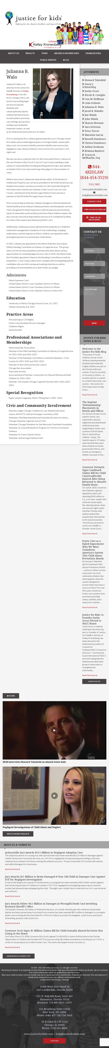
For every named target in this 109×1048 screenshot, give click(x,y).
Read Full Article (89, 395)
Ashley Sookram (94, 146)
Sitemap (65, 980)
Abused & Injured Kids (66, 53)
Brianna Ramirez (94, 150)
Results (30, 53)
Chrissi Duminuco (95, 142)
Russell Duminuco (95, 138)
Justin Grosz (91, 91)
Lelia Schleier (92, 103)
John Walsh (91, 118)
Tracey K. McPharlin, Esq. (91, 156)
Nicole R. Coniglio (94, 95)
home (12, 696)
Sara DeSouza (92, 126)
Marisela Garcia (93, 134)
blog (66, 60)
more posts (93, 681)
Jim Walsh (90, 115)
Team (44, 53)
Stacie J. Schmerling (89, 85)
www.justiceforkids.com (94, 189)
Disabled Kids (93, 53)
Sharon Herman (94, 122)
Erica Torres (91, 130)
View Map (54, 1041)
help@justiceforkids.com (95, 195)
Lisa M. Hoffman (94, 99)
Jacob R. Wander (94, 111)
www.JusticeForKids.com (38, 1033)
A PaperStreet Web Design (50, 980)
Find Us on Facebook (95, 209)
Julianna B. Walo (94, 107)
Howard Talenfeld (95, 80)
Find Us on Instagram (95, 218)
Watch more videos (17, 834)
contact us (93, 201)
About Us (13, 53)
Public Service (48, 60)
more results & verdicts (18, 956)
